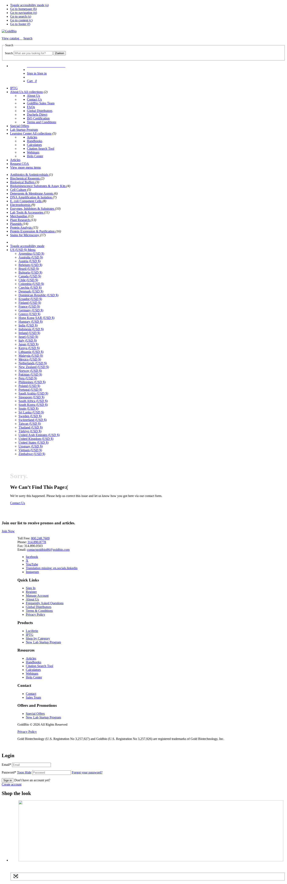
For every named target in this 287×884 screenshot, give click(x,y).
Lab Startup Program (24, 129)
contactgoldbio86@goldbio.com (48, 549)
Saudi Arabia (33, 393)
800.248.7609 (40, 538)
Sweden (30, 416)
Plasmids (16, 224)
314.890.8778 (37, 542)
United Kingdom (35, 439)
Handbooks (34, 141)
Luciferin (32, 631)
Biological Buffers (22, 182)
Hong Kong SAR (36, 318)
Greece (29, 314)
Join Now (8, 531)
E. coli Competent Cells (26, 201)
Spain (28, 408)
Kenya (29, 348)
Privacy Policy (35, 614)
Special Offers (19, 126)
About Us (17, 92)
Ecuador (30, 299)
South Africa (33, 401)
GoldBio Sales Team (40, 103)
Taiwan (29, 423)
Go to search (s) (20, 16)
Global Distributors (39, 111)
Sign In (31, 588)
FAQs (31, 107)
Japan (28, 344)
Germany (30, 310)
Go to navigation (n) (23, 12)
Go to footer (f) (20, 24)
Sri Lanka (31, 412)
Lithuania (30, 352)
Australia (30, 257)
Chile (28, 280)
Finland (29, 302)
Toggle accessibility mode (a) (29, 5)
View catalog (11, 38)
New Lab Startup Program (43, 642)
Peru (27, 378)
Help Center (35, 156)
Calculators (34, 145)
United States (33, 442)
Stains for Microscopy (25, 235)
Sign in (7, 780)
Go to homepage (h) (23, 9)
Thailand (30, 427)
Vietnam (30, 450)
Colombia (31, 284)
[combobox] (33, 53)
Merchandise (19, 216)
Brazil (28, 268)
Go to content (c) (21, 20)
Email (6, 764)
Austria (29, 261)
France (29, 306)
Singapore (31, 397)
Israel (28, 336)
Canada (29, 276)
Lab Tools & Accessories (27, 212)
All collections (33, 92)
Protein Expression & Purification (32, 231)
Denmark (30, 291)
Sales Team (33, 697)
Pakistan (30, 374)
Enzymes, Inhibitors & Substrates (32, 208)
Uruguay (30, 446)
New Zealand (33, 367)
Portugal (30, 389)
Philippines (32, 382)
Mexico (29, 359)
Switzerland (32, 420)
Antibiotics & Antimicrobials (29, 174)
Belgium (30, 265)
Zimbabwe (31, 454)
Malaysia (30, 355)
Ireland (29, 333)
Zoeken (59, 53)
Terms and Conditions (41, 122)
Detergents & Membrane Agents (32, 193)
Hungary (30, 321)
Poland (29, 386)
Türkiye (29, 431)
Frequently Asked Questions (44, 603)
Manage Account (37, 595)
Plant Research (20, 220)
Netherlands (32, 363)
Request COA (19, 163)
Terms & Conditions (39, 611)
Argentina (31, 253)
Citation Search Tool (40, 148)
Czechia (30, 287)
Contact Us (34, 99)
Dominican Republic (38, 295)
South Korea (33, 405)
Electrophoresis (20, 205)
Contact (31, 693)
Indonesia (31, 329)
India (28, 325)
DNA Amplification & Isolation (31, 197)
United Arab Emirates (39, 435)
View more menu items (25, 167)
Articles (32, 137)
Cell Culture (18, 189)
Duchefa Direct (37, 114)
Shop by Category (38, 638)
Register (31, 592)
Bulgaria (30, 272)
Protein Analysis (21, 227)
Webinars (33, 152)
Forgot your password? (87, 772)
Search (9, 53)
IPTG (14, 88)
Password (16, 772)
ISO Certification (38, 118)
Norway (30, 370)
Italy (27, 340)
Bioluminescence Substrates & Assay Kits (38, 186)
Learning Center (21, 133)
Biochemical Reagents (25, 178)
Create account (11, 784)
